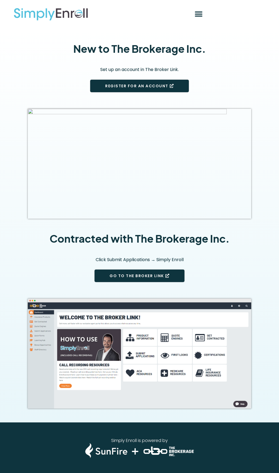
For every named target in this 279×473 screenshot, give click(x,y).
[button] (198, 14)
